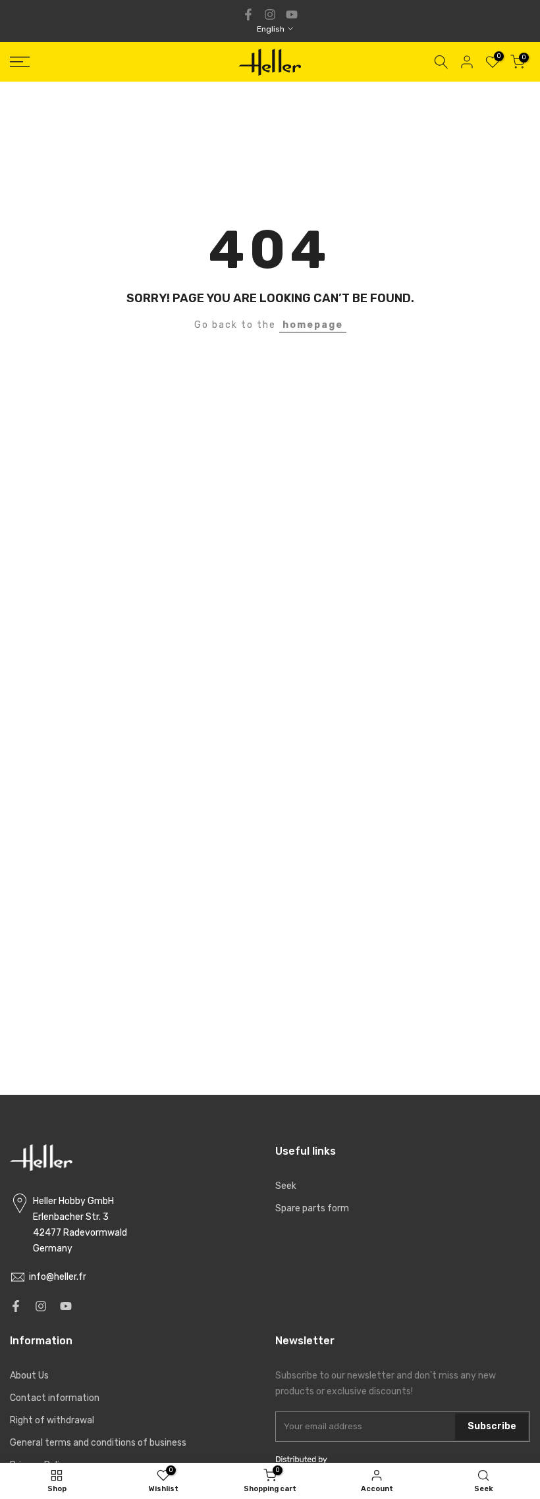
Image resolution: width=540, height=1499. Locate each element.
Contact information (54, 1398)
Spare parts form (312, 1208)
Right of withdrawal (52, 1420)
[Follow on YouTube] (292, 14)
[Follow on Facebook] (248, 14)
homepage (313, 324)
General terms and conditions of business (98, 1442)
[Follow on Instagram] (270, 14)
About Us (29, 1375)
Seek (285, 1186)
